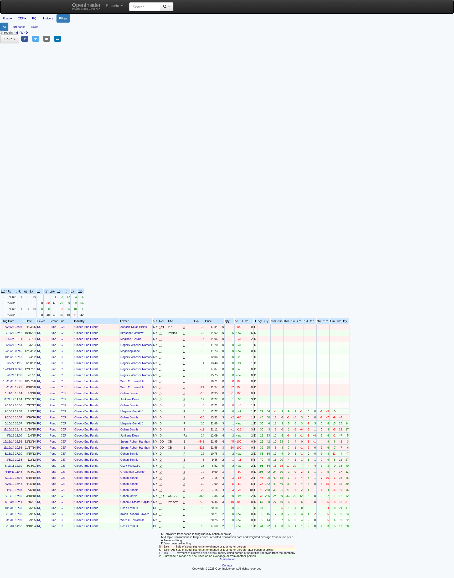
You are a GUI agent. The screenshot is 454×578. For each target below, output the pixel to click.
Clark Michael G (130, 465)
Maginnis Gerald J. (132, 338)
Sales (34, 26)
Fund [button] (6, 18)
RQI (34, 18)
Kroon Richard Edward (134, 514)
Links (8, 39)
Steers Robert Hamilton (135, 441)
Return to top (227, 559)
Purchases (18, 26)
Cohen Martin (128, 495)
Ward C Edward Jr (132, 381)
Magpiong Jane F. (131, 351)
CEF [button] (21, 18)
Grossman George (132, 471)
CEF (63, 326)
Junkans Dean (129, 399)
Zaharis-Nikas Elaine (133, 326)
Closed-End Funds (86, 326)
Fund (53, 326)
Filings (63, 18)
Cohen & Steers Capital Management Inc (146, 501)
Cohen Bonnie (129, 393)
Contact (227, 565)
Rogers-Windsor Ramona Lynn (140, 344)
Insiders (48, 18)
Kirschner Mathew (131, 332)
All (4, 26)
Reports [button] (113, 5)
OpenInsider (86, 6)
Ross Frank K (129, 507)
